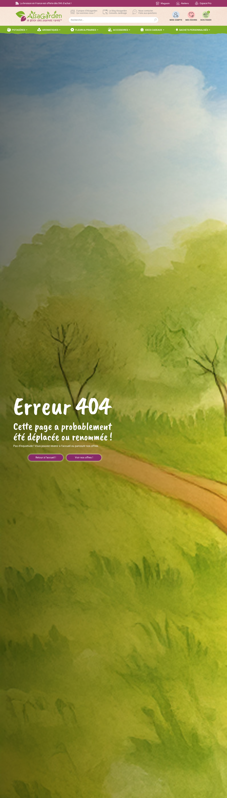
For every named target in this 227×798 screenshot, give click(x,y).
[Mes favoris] (191, 14)
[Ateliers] (178, 3)
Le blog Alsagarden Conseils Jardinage (118, 11)
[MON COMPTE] (175, 14)
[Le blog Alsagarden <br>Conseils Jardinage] (105, 12)
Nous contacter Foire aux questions (147, 11)
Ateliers (185, 3)
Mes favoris (191, 20)
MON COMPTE (176, 20)
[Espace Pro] (196, 3)
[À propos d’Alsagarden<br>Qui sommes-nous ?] (72, 12)
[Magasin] (157, 3)
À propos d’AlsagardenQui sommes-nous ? (86, 11)
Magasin (165, 3)
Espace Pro (205, 3)
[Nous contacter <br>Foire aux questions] (134, 12)
